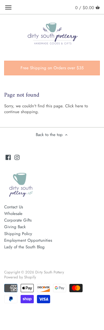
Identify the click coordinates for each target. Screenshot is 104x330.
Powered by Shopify (20, 277)
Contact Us (13, 207)
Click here (74, 106)
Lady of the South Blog (24, 247)
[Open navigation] (8, 7)
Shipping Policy (18, 234)
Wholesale (13, 214)
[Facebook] (8, 157)
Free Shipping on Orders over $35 (52, 68)
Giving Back (15, 227)
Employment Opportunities (28, 240)
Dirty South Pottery (49, 272)
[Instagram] (17, 157)
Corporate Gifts (18, 220)
